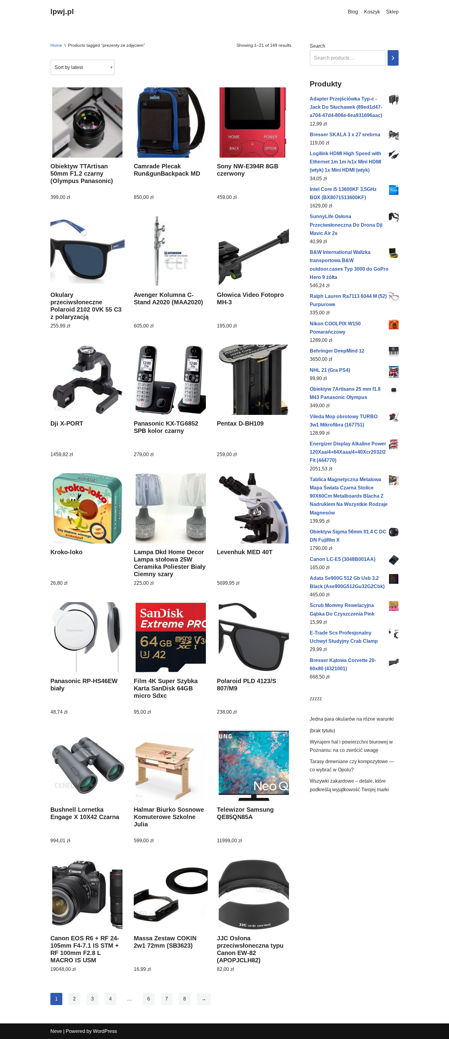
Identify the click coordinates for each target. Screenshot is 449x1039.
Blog (353, 11)
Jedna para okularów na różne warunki (352, 719)
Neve (56, 1031)
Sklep (392, 11)
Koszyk (372, 11)
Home (56, 45)
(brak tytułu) (322, 730)
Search (317, 46)
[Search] (393, 58)
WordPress (105, 1031)
